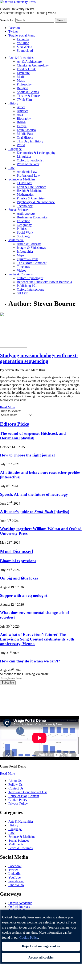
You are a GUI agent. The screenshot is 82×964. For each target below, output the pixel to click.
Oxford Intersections (30, 289)
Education (23, 221)
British (21, 122)
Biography (24, 118)
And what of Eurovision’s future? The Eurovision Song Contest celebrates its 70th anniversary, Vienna (37, 639)
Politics (21, 228)
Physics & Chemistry (31, 198)
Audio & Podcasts (29, 244)
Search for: (7, 20)
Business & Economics (32, 217)
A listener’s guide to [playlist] (34, 511)
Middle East (25, 133)
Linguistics (24, 156)
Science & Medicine (21, 179)
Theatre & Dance (28, 95)
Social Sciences (18, 209)
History (13, 103)
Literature (23, 73)
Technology (25, 206)
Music (21, 80)
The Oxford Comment (31, 263)
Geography (24, 225)
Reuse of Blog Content (23, 796)
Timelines (23, 266)
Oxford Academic (20, 903)
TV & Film (24, 99)
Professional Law (28, 175)
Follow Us (15, 784)
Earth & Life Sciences (31, 187)
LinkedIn (23, 39)
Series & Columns (20, 274)
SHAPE (22, 293)
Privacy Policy (12, 699)
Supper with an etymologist (23, 595)
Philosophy (24, 84)
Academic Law (27, 171)
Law (11, 168)
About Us (14, 781)
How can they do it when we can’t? (30, 661)
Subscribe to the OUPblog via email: (24, 674)
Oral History (25, 137)
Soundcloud (25, 50)
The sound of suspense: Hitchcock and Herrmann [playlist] (33, 435)
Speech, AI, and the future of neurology (34, 494)
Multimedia (16, 240)
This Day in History (30, 141)
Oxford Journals (19, 906)
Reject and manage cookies (41, 946)
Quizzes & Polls (27, 259)
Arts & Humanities (20, 58)
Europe (21, 126)
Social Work (25, 232)
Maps (20, 255)
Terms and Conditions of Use (27, 792)
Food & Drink (26, 69)
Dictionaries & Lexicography (36, 152)
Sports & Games (28, 92)
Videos (21, 270)
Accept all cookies (41, 957)
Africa (21, 107)
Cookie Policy (17, 800)
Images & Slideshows (31, 247)
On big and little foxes (19, 578)
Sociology (23, 236)
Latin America (26, 130)
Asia (20, 114)
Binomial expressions (18, 561)
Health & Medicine (29, 190)
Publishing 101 (27, 285)
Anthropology (26, 213)
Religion (22, 88)
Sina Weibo (24, 47)
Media (21, 77)
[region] (41, 937)
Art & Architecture (29, 61)
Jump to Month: (10, 411)
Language (15, 149)
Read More (7, 407)
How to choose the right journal (27, 455)
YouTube (23, 43)
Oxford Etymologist (30, 160)
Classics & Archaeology (33, 65)
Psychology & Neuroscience (36, 202)
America (22, 111)
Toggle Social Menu (21, 35)
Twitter (13, 31)
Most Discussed (16, 551)
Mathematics (25, 194)
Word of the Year (28, 164)
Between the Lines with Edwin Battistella (44, 282)
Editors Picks (14, 424)
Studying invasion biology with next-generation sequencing (39, 358)
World (21, 145)
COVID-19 (24, 183)
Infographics (25, 251)
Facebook (14, 28)
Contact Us (15, 788)
